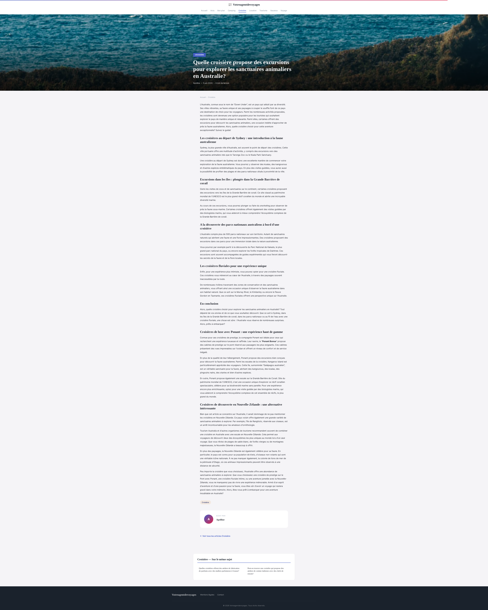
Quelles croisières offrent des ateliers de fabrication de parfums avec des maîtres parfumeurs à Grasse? (219, 569)
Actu (212, 10)
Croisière (242, 10)
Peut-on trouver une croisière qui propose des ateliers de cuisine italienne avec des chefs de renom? (266, 571)
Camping (231, 10)
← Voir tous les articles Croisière (215, 536)
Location (252, 10)
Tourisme (263, 10)
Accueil (204, 10)
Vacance (274, 10)
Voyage (284, 10)
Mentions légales (207, 595)
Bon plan (221, 10)
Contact (220, 595)
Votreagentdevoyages (244, 4)
